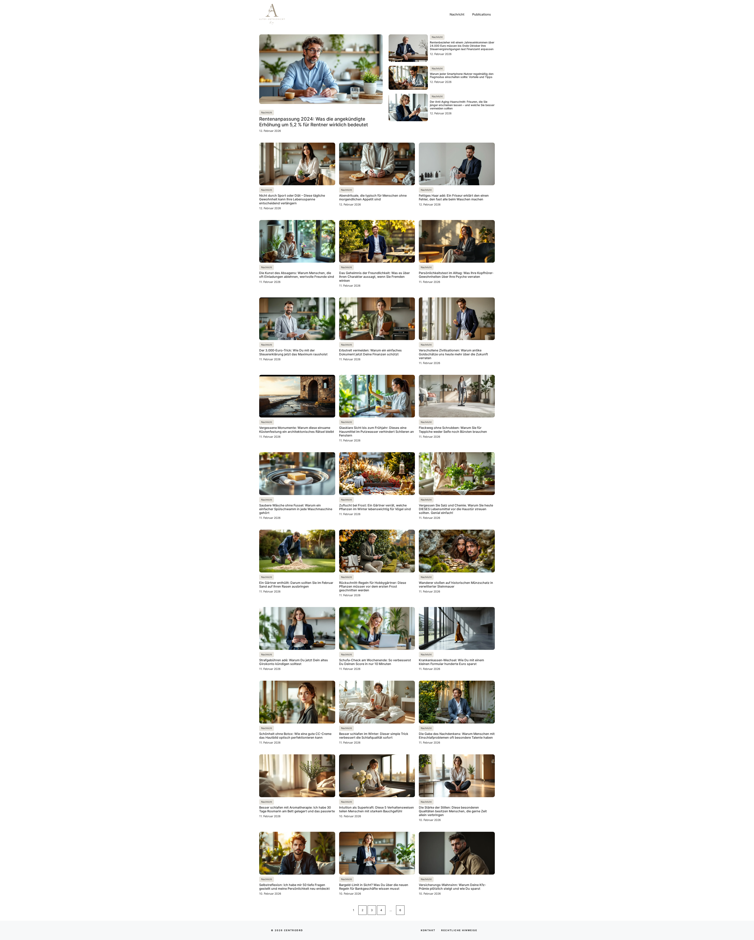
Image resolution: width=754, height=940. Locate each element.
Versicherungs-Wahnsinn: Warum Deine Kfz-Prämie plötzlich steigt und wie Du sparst (452, 886)
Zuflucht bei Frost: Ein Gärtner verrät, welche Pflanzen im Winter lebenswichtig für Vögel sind (375, 507)
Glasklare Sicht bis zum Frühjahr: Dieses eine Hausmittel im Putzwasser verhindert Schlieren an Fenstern (376, 431)
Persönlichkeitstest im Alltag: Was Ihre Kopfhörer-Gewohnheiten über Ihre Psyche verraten (456, 275)
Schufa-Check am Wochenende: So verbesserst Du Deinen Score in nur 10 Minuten (375, 662)
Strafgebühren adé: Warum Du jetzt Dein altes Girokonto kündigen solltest (293, 662)
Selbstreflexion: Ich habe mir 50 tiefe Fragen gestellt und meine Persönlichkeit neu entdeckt (294, 886)
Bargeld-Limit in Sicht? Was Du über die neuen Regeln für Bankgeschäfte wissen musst (373, 886)
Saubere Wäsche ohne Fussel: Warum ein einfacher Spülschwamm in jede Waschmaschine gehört (295, 509)
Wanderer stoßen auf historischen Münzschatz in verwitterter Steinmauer (456, 584)
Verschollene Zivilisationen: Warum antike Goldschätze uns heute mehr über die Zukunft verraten (453, 354)
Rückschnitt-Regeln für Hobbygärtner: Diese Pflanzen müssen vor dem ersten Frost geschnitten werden (372, 586)
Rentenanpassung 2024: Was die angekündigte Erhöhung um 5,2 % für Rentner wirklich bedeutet (313, 121)
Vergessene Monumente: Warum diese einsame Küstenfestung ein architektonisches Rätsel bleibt (296, 429)
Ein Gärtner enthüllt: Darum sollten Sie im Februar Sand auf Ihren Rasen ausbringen (296, 584)
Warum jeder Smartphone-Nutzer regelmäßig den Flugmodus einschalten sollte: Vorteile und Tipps (461, 75)
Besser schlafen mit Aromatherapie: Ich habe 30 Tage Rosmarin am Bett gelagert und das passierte (297, 809)
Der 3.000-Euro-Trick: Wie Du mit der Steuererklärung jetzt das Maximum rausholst (293, 352)
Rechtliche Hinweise (459, 930)
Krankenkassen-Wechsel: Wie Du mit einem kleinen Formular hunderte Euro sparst (451, 662)
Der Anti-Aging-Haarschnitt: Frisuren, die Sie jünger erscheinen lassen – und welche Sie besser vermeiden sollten (462, 105)
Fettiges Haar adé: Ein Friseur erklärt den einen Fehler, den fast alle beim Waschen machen (454, 197)
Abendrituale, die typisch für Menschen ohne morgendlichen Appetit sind (373, 197)
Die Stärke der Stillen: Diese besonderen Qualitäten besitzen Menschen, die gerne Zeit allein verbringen (453, 811)
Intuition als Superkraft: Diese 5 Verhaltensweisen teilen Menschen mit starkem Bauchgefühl (376, 809)
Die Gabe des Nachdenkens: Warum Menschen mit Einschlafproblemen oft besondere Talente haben (457, 735)
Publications (481, 14)
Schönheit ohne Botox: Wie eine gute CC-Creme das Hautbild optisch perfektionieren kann (295, 735)
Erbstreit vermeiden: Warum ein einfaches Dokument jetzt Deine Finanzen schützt (370, 352)
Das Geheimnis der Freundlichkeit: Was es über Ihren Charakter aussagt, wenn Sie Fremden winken (374, 276)
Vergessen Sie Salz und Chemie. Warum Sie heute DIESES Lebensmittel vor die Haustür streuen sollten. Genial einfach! (456, 509)
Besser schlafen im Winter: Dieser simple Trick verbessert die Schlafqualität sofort (373, 735)
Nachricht (457, 14)
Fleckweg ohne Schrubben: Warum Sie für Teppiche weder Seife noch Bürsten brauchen (453, 429)
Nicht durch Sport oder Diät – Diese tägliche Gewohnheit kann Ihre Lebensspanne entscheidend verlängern (292, 199)
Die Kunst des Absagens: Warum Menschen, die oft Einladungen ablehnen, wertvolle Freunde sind (296, 275)
